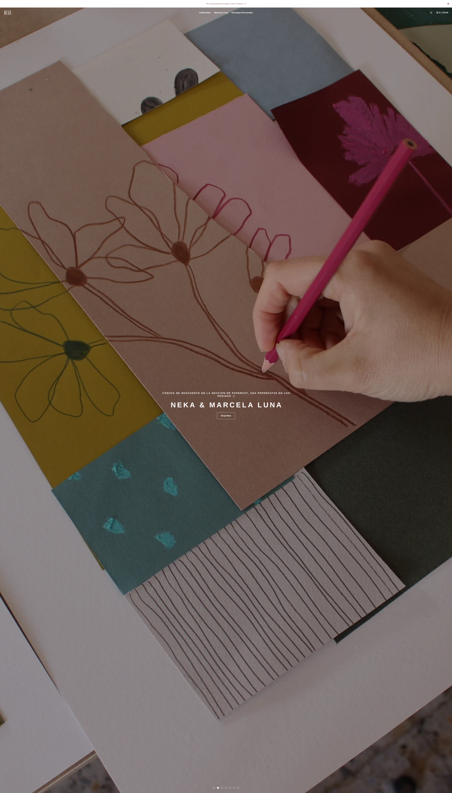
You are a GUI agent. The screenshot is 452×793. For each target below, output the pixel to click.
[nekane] (16, 13)
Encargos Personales (242, 13)
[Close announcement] (448, 4)
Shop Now (226, 416)
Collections (205, 13)
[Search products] (431, 13)
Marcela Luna (221, 13)
